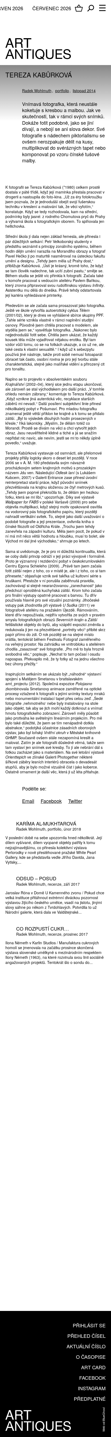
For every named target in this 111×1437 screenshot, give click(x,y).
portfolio (62, 90)
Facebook (92, 1377)
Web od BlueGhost (103, 1419)
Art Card (93, 1367)
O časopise (91, 1356)
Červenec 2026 (51, 8)
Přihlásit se (89, 1325)
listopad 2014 (84, 90)
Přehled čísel (86, 1335)
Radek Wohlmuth (36, 90)
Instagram (92, 1388)
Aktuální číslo (86, 1346)
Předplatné (90, 1398)
